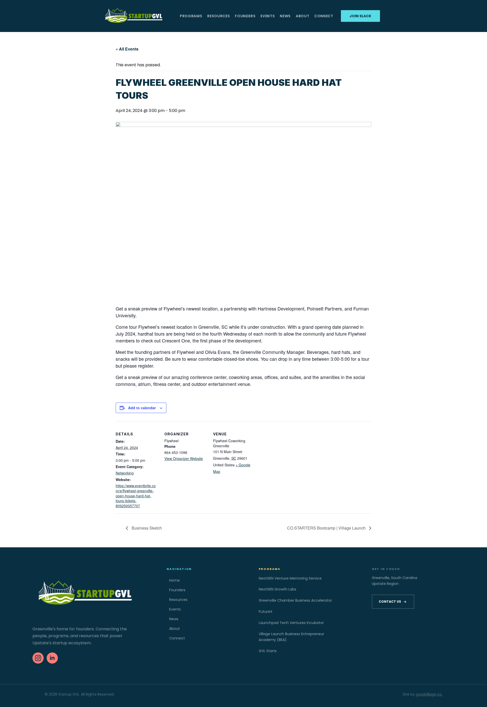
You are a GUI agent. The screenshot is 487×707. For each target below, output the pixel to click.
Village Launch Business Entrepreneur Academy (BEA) (291, 637)
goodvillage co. (429, 694)
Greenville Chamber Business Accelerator (295, 600)
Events (267, 16)
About (302, 16)
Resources (218, 16)
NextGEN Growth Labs (277, 589)
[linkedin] (52, 658)
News (285, 16)
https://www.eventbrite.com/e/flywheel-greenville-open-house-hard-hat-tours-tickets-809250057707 (136, 495)
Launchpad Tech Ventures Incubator (291, 622)
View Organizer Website (183, 458)
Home (174, 580)
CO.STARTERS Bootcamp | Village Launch (327, 528)
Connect (323, 16)
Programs (191, 16)
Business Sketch (146, 528)
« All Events (127, 49)
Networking (125, 472)
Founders (245, 16)
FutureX (265, 611)
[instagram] (38, 658)
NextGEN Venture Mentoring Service (290, 578)
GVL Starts (268, 650)
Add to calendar (142, 407)
